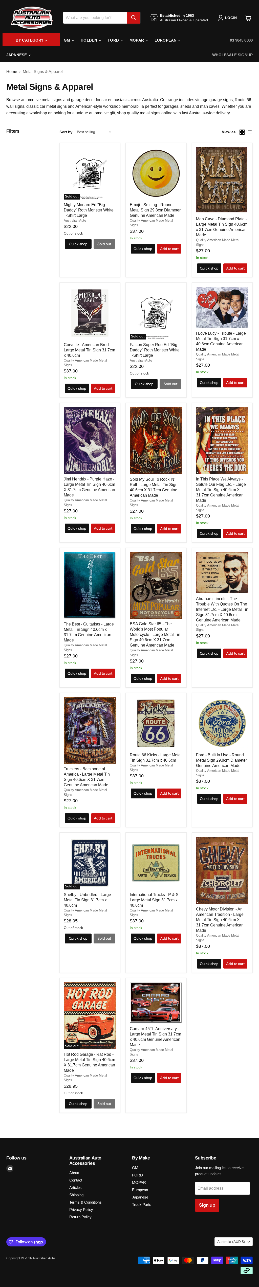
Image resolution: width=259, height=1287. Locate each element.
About (74, 1173)
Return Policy (80, 1217)
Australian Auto (75, 220)
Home (11, 71)
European (166, 40)
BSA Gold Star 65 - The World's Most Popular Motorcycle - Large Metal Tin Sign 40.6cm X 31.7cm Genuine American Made (155, 634)
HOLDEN (89, 40)
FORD (114, 40)
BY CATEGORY (30, 40)
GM (67, 40)
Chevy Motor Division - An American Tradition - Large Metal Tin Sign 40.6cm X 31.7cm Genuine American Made (220, 920)
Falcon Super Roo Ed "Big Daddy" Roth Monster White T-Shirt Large (155, 350)
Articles (75, 1187)
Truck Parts (141, 1204)
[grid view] (242, 132)
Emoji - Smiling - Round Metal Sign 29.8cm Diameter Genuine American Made (155, 210)
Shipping (76, 1195)
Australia (231, 1242)
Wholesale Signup (232, 55)
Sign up (207, 1205)
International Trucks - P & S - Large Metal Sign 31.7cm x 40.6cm (155, 899)
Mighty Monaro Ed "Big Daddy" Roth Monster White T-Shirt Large (89, 210)
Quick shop (78, 244)
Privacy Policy (81, 1209)
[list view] (249, 132)
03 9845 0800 (241, 40)
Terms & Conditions (85, 1202)
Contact (75, 1180)
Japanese (17, 55)
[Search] (133, 18)
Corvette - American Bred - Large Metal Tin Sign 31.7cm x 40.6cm (89, 350)
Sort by (65, 132)
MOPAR (137, 40)
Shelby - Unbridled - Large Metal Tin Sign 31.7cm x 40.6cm (87, 899)
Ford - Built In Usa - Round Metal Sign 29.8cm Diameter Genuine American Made (221, 760)
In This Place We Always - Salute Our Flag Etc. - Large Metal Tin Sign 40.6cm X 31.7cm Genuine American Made (221, 490)
